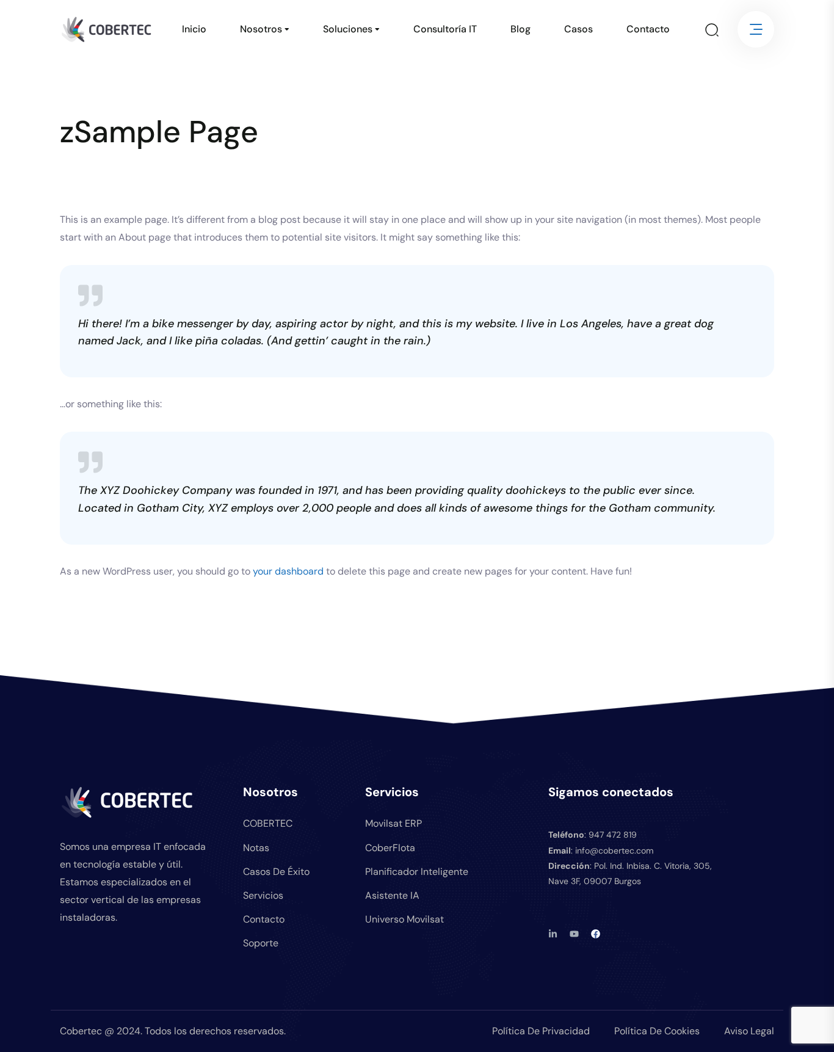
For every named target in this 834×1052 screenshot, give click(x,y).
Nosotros (261, 29)
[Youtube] (574, 933)
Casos (578, 29)
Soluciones (347, 29)
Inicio (194, 29)
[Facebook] (595, 933)
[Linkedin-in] (552, 933)
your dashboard (288, 571)
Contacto (648, 29)
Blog (520, 29)
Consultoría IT (445, 29)
